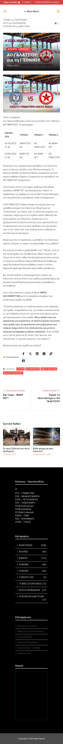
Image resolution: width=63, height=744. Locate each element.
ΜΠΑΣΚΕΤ (25, 49)
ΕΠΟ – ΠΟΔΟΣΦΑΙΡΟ (25, 503)
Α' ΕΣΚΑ (20, 369)
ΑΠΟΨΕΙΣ (12, 49)
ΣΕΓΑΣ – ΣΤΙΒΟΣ (23, 522)
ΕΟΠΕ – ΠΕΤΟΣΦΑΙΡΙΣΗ (26, 499)
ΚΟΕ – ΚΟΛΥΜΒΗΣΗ (24, 519)
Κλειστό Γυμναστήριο (13, 373)
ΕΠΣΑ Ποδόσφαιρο (24, 506)
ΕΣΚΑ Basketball (23, 509)
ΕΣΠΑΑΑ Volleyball (24, 512)
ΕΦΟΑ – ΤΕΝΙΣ (22, 515)
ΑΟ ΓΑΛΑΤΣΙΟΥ (32, 369)
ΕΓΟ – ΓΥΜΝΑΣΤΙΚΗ (24, 493)
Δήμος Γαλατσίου (48, 369)
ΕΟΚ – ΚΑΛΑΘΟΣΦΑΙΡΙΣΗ (27, 496)
